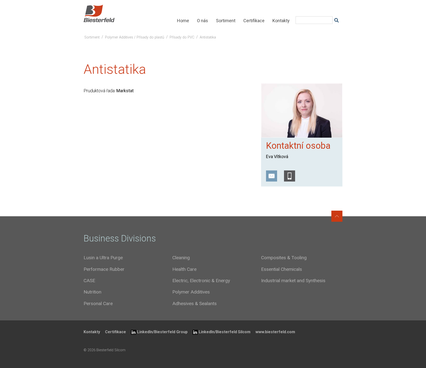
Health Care (184, 269)
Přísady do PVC (182, 37)
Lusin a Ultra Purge (103, 257)
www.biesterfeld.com (275, 332)
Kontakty (281, 20)
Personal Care (98, 303)
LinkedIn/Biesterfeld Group (162, 332)
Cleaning (181, 257)
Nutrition (92, 292)
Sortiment (225, 20)
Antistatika (208, 37)
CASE (89, 280)
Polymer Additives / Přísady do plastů (134, 37)
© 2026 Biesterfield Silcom (104, 350)
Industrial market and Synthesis (293, 280)
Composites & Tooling (284, 257)
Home (183, 20)
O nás (202, 20)
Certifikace (254, 20)
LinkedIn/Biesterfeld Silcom (224, 332)
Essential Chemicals (281, 269)
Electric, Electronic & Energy (201, 280)
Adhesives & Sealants (194, 303)
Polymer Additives (191, 292)
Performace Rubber (104, 269)
